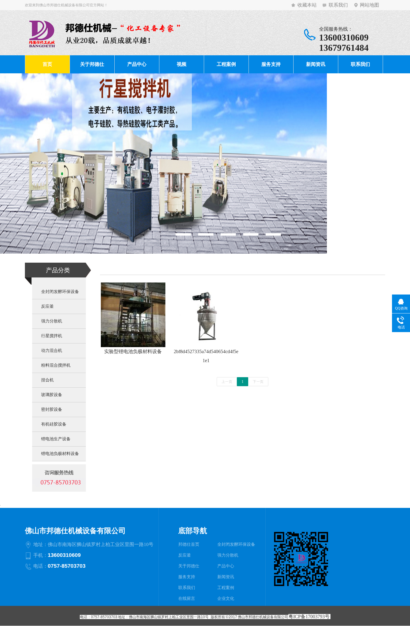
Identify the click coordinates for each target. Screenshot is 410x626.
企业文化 (225, 598)
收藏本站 (307, 5)
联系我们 (338, 5)
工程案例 (226, 64)
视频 (181, 64)
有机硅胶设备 (53, 424)
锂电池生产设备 (56, 439)
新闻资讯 (315, 64)
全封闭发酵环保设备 (60, 291)
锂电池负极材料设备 (60, 453)
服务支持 (271, 64)
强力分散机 (51, 321)
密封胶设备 (51, 409)
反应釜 (47, 306)
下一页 (258, 382)
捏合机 (47, 380)
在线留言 (186, 598)
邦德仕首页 (188, 544)
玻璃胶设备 (51, 394)
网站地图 (369, 5)
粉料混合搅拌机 (56, 365)
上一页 (227, 382)
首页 (47, 64)
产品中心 (136, 64)
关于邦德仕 (92, 64)
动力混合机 (51, 350)
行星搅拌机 (51, 336)
